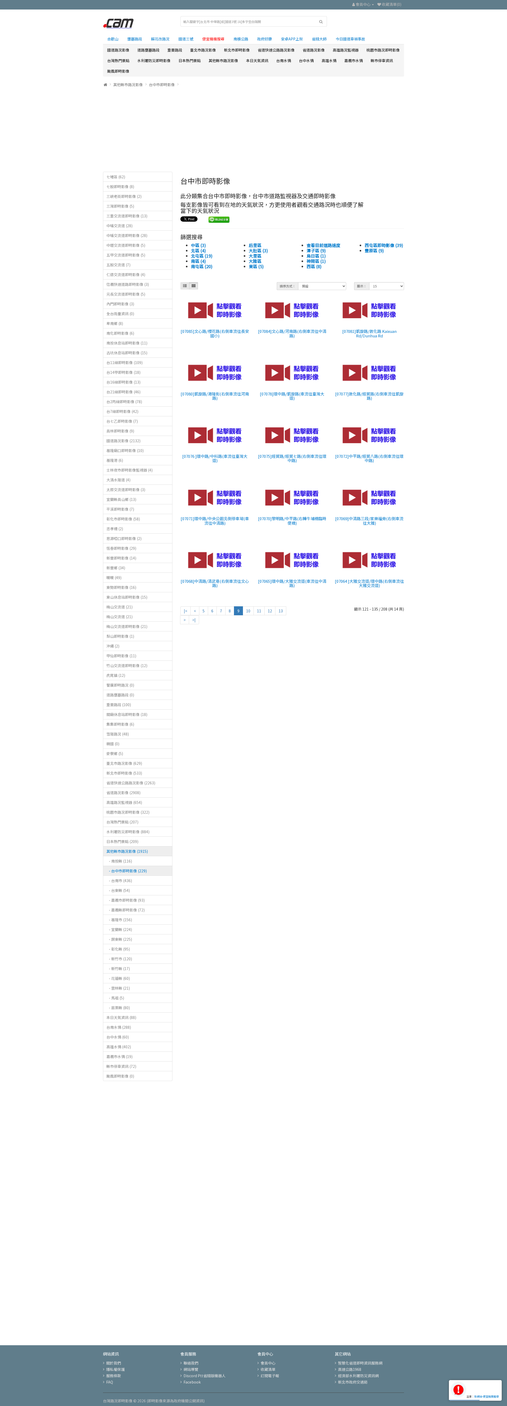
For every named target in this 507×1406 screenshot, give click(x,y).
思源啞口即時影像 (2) (124, 538)
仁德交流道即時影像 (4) (125, 274)
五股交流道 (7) (118, 264)
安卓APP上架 (292, 38)
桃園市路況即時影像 (383, 50)
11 (259, 610)
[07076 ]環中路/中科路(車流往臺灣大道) (214, 458)
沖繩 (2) (112, 646)
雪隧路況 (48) (117, 734)
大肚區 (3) (258, 250)
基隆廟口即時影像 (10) (125, 450)
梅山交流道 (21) (119, 606)
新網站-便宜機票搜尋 (486, 1396)
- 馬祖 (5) (115, 997)
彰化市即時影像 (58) (123, 519)
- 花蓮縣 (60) (118, 978)
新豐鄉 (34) (115, 567)
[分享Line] (219, 219)
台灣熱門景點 (118, 60)
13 (281, 610)
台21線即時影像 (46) (123, 391)
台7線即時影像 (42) (122, 411)
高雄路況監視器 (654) (124, 802)
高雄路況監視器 (346, 50)
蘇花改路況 (160, 38)
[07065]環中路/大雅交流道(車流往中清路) (292, 583)
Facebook (192, 1382)
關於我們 (113, 1363)
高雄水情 (329, 60)
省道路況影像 (314, 50)
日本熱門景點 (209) (122, 841)
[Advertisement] (253, 129)
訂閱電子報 (270, 1375)
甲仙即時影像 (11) (121, 655)
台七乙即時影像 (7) (122, 421)
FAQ (109, 1382)
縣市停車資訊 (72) (121, 1066)
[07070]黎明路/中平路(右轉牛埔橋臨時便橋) (292, 521)
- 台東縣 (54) (118, 890)
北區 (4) (198, 250)
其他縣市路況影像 (223, 60)
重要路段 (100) (118, 704)
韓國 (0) (112, 743)
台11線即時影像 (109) (124, 362)
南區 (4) (198, 261)
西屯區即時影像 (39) (384, 245)
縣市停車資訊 (382, 60)
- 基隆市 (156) (119, 919)
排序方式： (287, 286)
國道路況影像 (118, 50)
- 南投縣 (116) (119, 861)
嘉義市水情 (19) (119, 1056)
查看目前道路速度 (323, 245)
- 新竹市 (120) (119, 958)
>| (194, 619)
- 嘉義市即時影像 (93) (125, 900)
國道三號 (186, 38)
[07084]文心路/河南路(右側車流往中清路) (292, 333)
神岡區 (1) (316, 261)
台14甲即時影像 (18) (123, 372)
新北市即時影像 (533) (124, 773)
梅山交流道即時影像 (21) (126, 626)
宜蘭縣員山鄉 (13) (121, 499)
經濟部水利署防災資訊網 (358, 1375)
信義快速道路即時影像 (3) (127, 284)
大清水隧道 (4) (118, 479)
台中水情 (306, 60)
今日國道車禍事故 (350, 38)
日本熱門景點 (190, 60)
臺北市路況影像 (203, 50)
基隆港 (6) (114, 460)
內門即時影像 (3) (120, 303)
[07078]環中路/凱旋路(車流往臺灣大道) (292, 396)
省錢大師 (319, 38)
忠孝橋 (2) (114, 528)
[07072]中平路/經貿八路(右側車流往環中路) (369, 458)
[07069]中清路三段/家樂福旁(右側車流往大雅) (369, 521)
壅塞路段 (134, 38)
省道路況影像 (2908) (123, 792)
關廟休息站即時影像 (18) (126, 714)
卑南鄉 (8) (114, 323)
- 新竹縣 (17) (118, 968)
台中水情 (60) (117, 1037)
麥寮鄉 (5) (114, 753)
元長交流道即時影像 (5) (125, 294)
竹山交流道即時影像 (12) (126, 665)
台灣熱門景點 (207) (122, 822)
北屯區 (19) (202, 256)
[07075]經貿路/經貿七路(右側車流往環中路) (292, 458)
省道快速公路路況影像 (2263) (130, 782)
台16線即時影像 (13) (123, 382)
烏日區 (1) (316, 256)
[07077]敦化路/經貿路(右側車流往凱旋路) (369, 396)
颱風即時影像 (118, 71)
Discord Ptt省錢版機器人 (205, 1375)
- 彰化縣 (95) (118, 949)
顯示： (362, 286)
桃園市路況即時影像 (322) (127, 812)
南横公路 (240, 38)
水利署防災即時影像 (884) (127, 831)
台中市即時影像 (162, 84)
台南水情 (283, 60)
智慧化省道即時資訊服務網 (360, 1363)
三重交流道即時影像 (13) (126, 215)
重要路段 (174, 50)
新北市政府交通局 (353, 1382)
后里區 (255, 245)
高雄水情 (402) (118, 1046)
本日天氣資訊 (257, 60)
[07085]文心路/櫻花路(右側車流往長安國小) (215, 333)
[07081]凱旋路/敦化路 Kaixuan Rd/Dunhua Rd (369, 333)
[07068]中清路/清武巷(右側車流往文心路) (215, 583)
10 (248, 610)
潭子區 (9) (316, 250)
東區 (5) (256, 266)
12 (270, 610)
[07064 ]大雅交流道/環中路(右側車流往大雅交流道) (369, 583)
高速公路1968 (349, 1369)
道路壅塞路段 (148, 50)
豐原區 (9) (374, 250)
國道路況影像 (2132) (123, 440)
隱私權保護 (115, 1369)
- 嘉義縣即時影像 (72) (125, 909)
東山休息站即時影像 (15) (126, 597)
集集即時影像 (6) (120, 724)
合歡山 (112, 38)
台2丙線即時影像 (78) (124, 401)
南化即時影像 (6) (120, 333)
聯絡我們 (191, 1363)
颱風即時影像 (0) (120, 1076)
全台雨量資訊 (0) (120, 313)
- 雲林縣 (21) (118, 988)
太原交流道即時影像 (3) (125, 489)
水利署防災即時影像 (154, 60)
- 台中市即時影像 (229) (126, 870)
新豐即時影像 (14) (121, 558)
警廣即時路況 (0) (120, 685)
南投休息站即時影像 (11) (126, 343)
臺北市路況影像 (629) (124, 763)
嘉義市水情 (353, 60)
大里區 (255, 256)
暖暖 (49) (113, 577)
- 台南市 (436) (119, 880)
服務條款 (113, 1375)
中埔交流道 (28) (119, 225)
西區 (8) (314, 266)
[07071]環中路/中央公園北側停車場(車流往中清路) (215, 521)
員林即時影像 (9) (120, 431)
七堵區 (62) (115, 176)
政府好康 (264, 38)
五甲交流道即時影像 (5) (125, 255)
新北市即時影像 (237, 50)
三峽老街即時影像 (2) (124, 196)
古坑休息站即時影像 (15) (126, 352)
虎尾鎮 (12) (115, 675)
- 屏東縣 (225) (119, 939)
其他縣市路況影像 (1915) (127, 851)
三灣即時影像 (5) (120, 206)
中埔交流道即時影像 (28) (126, 235)
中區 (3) (198, 245)
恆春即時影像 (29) (121, 548)
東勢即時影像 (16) (121, 587)
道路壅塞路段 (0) (120, 694)
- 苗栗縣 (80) (118, 1007)
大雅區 (255, 261)
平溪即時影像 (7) (120, 509)
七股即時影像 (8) (120, 186)
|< (185, 610)
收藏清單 (268, 1369)
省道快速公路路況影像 (276, 50)
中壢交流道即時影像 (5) (125, 245)
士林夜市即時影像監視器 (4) (129, 470)
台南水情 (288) (118, 1027)
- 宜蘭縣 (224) (119, 929)
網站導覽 (191, 1369)
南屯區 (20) (202, 266)
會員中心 (268, 1363)
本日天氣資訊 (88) (121, 1017)
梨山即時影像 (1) (120, 636)
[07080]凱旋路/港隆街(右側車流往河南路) (215, 396)
